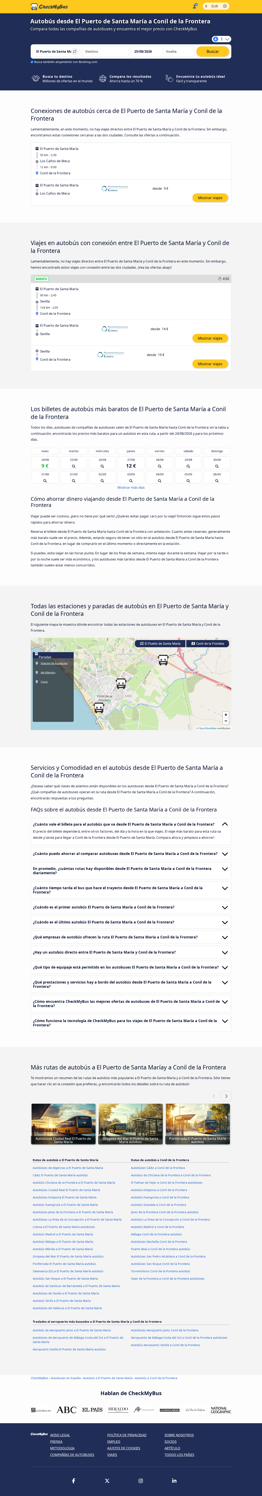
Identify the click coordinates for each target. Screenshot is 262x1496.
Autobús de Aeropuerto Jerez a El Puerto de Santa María (72, 1330)
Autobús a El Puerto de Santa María (107, 1378)
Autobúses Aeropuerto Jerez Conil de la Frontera (164, 1330)
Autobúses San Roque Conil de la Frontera (160, 1264)
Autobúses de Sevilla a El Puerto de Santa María (66, 1293)
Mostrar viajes (210, 197)
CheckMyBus (39, 1378)
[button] (121, 684)
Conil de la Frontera (209, 644)
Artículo (172, 1448)
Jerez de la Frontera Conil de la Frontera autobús (165, 1212)
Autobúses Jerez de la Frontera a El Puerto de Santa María (73, 1212)
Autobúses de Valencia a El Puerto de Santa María (67, 1308)
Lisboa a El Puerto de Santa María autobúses (64, 1227)
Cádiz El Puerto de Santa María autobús (60, 1175)
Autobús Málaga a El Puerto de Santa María (63, 1242)
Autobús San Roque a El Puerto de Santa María (65, 1278)
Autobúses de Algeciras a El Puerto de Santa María (68, 1168)
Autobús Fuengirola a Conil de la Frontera (160, 1197)
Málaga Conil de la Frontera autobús (156, 1234)
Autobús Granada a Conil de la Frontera (158, 1205)
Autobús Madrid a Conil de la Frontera (157, 1227)
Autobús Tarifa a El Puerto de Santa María (62, 1301)
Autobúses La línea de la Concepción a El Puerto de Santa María (77, 1219)
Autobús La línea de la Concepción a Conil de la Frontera (170, 1219)
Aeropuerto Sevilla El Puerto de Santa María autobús (69, 1349)
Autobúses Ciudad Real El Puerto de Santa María (66, 1190)
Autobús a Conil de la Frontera (156, 1378)
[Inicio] (49, 7)
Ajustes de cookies (123, 1448)
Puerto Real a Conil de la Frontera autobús (160, 1249)
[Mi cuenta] (194, 6)
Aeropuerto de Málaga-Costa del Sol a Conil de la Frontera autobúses (179, 1338)
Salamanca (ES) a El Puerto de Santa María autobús (68, 1271)
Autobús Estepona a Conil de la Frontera (159, 1190)
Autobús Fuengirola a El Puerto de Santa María (65, 1205)
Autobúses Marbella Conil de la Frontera (159, 1242)
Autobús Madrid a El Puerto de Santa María (63, 1234)
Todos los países (179, 1455)
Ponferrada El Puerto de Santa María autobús (64, 1264)
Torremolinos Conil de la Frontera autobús (160, 1271)
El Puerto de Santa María (162, 644)
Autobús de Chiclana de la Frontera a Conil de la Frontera (171, 1175)
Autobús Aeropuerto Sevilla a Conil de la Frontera (165, 1345)
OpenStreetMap (208, 728)
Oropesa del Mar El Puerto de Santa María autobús (68, 1256)
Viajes (112, 1455)
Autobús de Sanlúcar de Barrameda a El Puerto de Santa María (76, 1286)
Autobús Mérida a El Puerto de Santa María (63, 1249)
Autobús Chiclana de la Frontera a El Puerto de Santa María (74, 1182)
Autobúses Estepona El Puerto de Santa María (64, 1197)
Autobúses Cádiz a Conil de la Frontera (158, 1168)
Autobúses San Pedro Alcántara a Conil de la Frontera (168, 1256)
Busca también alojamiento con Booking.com (65, 62)
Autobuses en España (66, 1378)
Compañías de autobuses (72, 1455)
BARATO (41, 279)
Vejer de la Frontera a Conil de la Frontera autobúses (167, 1278)
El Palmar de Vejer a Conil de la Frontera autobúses (166, 1182)
